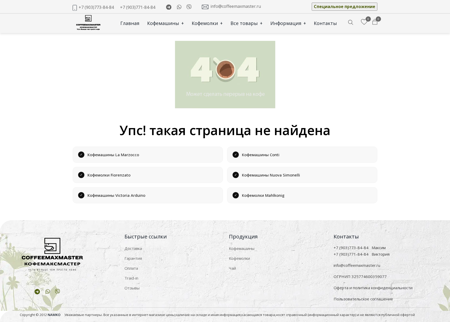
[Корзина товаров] (374, 22)
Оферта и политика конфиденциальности (373, 287)
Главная (129, 23)
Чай (232, 268)
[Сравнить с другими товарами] (364, 22)
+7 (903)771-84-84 (137, 7)
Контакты (325, 23)
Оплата (131, 268)
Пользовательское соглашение (363, 298)
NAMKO (54, 314)
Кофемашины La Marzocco (113, 154)
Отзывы (132, 288)
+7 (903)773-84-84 (96, 7)
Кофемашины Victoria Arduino (116, 195)
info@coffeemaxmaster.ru (235, 6)
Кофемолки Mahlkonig (263, 195)
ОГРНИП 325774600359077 (360, 276)
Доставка (133, 248)
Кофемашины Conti (260, 154)
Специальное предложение (344, 6)
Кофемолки (207, 23)
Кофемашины (165, 23)
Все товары (246, 23)
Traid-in (131, 278)
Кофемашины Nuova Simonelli (271, 175)
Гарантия (133, 258)
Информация (288, 23)
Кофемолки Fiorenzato (109, 175)
